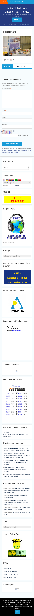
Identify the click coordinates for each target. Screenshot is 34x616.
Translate (16, 185)
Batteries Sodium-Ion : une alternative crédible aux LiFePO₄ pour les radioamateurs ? (16, 502)
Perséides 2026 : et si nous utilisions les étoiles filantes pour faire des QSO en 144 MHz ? (17, 490)
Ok (17, 612)
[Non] (32, 607)
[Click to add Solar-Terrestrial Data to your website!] (17, 371)
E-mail (4, 117)
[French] (9, 180)
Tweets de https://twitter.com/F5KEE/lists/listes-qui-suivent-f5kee (15, 434)
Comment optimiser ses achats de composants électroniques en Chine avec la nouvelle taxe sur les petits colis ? (17, 455)
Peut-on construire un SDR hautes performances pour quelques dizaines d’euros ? (15, 469)
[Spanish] (20, 180)
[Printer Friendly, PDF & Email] (9, 59)
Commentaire (6, 89)
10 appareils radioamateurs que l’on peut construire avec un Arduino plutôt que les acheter (16, 462)
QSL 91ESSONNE (17, 199)
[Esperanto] (16, 180)
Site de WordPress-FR (10, 577)
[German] (7, 180)
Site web (4, 124)
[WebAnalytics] (17, 590)
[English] (4, 180)
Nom (4, 111)
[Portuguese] (11, 180)
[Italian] (18, 180)
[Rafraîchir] (14, 131)
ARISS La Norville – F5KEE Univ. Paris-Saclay (17, 278)
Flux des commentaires (11, 574)
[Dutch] (13, 180)
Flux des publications (10, 571)
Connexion (7, 568)
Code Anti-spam (23, 135)
